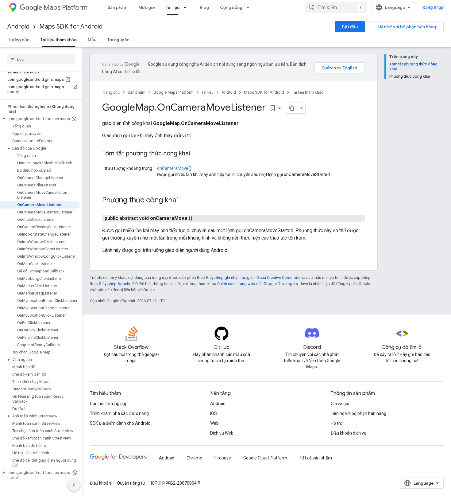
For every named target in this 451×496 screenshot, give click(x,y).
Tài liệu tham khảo (58, 39)
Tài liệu (172, 7)
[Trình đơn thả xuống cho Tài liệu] (186, 7)
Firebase (222, 457)
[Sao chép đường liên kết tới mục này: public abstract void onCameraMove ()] (200, 218)
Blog (204, 7)
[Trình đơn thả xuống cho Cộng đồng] (249, 7)
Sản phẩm (117, 7)
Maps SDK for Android (70, 26)
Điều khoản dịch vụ (348, 433)
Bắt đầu (350, 26)
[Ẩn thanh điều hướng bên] (74, 485)
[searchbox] (41, 59)
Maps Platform (65, 7)
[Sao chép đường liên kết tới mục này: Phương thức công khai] (184, 200)
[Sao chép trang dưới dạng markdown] (291, 108)
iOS (213, 413)
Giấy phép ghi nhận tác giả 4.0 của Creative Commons (253, 277)
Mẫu (92, 39)
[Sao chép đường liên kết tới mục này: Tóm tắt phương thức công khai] (196, 154)
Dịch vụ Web (221, 433)
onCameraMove (172, 168)
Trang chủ (111, 92)
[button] (40, 119)
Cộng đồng (231, 7)
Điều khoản (100, 483)
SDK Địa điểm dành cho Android (120, 423)
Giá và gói (340, 403)
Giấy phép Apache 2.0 (118, 283)
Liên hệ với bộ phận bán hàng (407, 26)
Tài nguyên (118, 39)
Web (214, 423)
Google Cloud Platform (265, 457)
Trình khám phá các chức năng (119, 413)
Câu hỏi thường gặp (109, 403)
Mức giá (146, 7)
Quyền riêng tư (131, 483)
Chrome (194, 457)
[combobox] (336, 7)
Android (18, 26)
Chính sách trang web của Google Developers (257, 283)
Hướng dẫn (18, 39)
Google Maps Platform (173, 92)
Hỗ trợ (336, 423)
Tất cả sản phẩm (315, 457)
